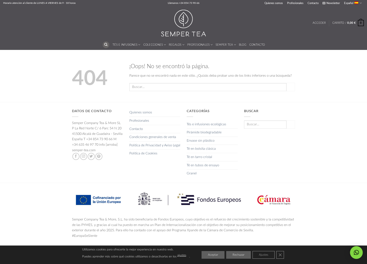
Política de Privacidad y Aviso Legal (154, 145)
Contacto (313, 3)
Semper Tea (224, 45)
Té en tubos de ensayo (203, 165)
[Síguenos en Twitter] (91, 156)
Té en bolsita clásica (201, 148)
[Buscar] (106, 44)
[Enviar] (291, 87)
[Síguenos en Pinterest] (98, 156)
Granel (192, 173)
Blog (242, 45)
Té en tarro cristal (199, 157)
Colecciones (153, 45)
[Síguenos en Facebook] (75, 156)
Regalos (175, 45)
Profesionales (295, 3)
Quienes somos (273, 3)
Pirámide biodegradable (204, 132)
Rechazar (238, 254)
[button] (331, 3)
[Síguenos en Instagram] (83, 156)
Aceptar (213, 254)
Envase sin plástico (201, 140)
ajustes (181, 255)
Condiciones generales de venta (152, 137)
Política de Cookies (143, 153)
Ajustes (263, 254)
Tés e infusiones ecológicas (206, 124)
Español (348, 3)
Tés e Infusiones (125, 45)
